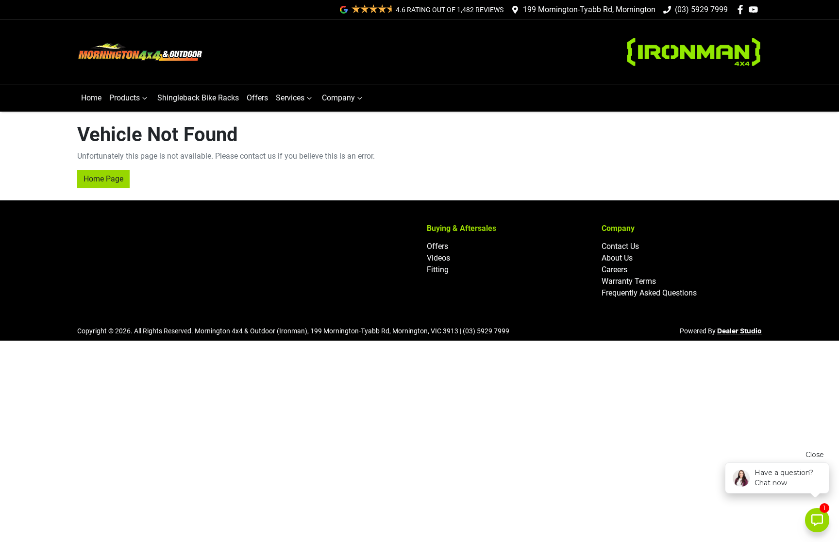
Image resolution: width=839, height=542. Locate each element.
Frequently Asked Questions (649, 292)
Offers (257, 97)
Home (91, 97)
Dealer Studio (739, 331)
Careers (614, 269)
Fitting (438, 269)
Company (338, 97)
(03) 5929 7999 (701, 9)
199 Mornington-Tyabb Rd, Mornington (589, 9)
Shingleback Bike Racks (198, 97)
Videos (438, 258)
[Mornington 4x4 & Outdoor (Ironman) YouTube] (755, 9)
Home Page (103, 178)
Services (290, 97)
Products (124, 97)
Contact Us (620, 246)
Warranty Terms (629, 281)
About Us (617, 258)
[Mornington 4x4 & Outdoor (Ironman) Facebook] (742, 9)
